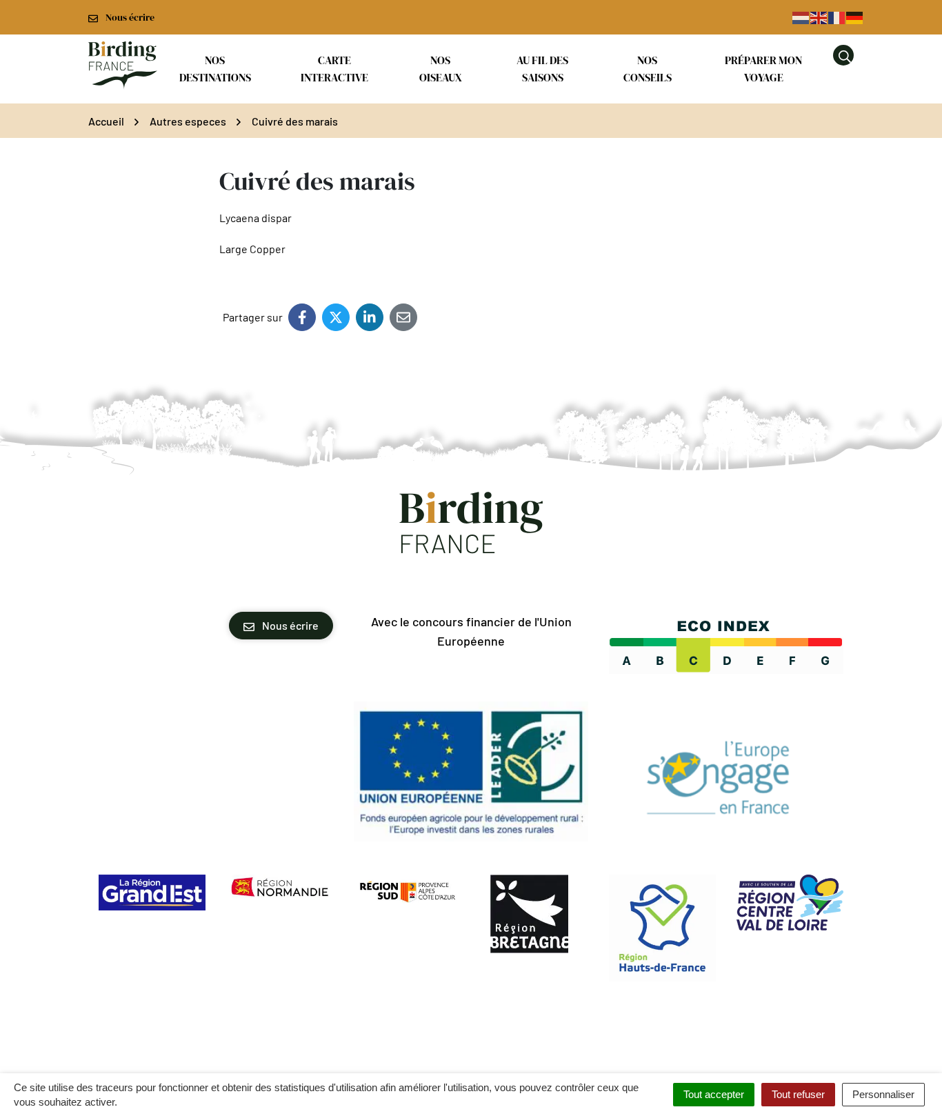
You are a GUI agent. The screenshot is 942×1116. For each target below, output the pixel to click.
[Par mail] (403, 317)
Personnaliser (883, 1094)
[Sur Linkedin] (369, 317)
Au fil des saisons (542, 68)
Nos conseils (647, 68)
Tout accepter (713, 1094)
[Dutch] (801, 16)
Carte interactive (334, 68)
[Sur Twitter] (336, 317)
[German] (855, 16)
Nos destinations (215, 68)
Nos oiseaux (440, 68)
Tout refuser (798, 1094)
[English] (819, 16)
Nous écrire (289, 625)
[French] (837, 16)
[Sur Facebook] (302, 317)
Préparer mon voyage (763, 68)
